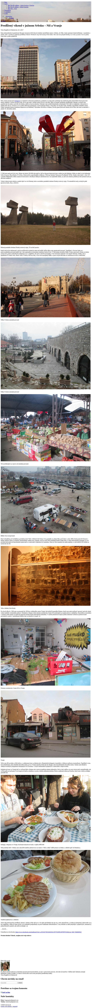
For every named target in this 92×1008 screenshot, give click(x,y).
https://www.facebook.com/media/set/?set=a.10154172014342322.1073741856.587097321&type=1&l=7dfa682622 (48, 932)
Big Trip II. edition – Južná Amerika (18, 7)
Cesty (6, 4)
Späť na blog (6, 992)
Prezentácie (7, 10)
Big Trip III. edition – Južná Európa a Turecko (21, 5)
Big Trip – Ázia (12, 8)
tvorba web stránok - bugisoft (9, 1006)
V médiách (7, 12)
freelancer (17, 101)
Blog (5, 2)
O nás (6, 13)
